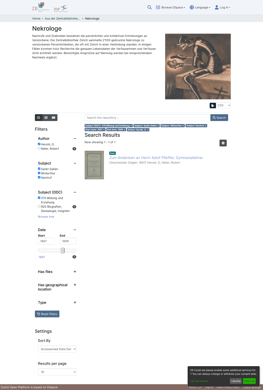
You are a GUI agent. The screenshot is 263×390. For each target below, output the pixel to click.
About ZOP (195, 387)
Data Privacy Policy (228, 387)
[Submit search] (149, 7)
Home (36, 18)
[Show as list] (38, 117)
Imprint (209, 387)
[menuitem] (170, 7)
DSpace (52, 387)
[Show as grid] (46, 117)
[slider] (62, 250)
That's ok (249, 380)
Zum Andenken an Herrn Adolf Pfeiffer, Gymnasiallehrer (156, 158)
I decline (236, 380)
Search (221, 117)
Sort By (44, 340)
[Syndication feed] (223, 143)
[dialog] (223, 376)
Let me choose (199, 380)
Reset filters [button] (48, 314)
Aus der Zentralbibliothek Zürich (63, 18)
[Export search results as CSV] (213, 105)
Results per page (52, 363)
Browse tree (46, 216)
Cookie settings (252, 387)
